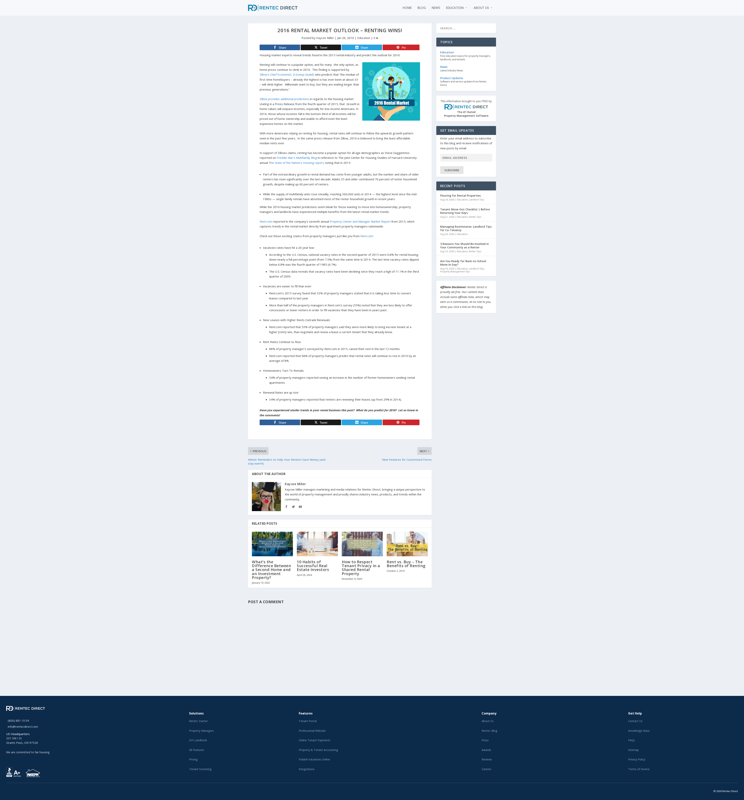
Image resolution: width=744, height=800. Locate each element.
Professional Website (312, 731)
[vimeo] (20, 790)
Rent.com (366, 236)
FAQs (631, 740)
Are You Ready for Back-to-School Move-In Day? (463, 262)
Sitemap (633, 750)
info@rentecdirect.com (23, 726)
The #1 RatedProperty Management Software (466, 108)
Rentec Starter (198, 721)
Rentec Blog (489, 731)
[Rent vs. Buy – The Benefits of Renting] (407, 544)
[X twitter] (7, 790)
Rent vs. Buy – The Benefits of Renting (406, 563)
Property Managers (201, 731)
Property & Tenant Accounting (318, 750)
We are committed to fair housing (28, 752)
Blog (422, 8)
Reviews (487, 759)
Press (485, 740)
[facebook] (10, 790)
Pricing (193, 759)
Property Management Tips (455, 271)
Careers (486, 769)
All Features (196, 750)
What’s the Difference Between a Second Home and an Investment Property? (271, 569)
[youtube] (17, 790)
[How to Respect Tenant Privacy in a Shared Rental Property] (362, 544)
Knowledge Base (639, 731)
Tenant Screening (200, 769)
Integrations (306, 769)
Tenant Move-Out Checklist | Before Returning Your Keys (465, 211)
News (436, 8)
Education (455, 8)
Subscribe (451, 170)
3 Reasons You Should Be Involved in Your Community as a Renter (464, 245)
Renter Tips (475, 217)
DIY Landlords (198, 740)
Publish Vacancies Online (314, 759)
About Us (488, 721)
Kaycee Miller (325, 38)
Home (407, 8)
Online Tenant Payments (314, 740)
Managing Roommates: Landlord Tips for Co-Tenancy (466, 228)
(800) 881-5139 (18, 720)
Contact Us (635, 721)
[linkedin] (13, 790)
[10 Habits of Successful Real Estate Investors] (317, 544)
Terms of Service (639, 769)
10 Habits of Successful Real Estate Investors (313, 565)
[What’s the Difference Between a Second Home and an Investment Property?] (272, 544)
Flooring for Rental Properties (460, 195)
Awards (486, 750)
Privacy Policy (636, 759)
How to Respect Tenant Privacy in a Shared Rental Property (361, 567)
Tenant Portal (308, 721)
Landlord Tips (476, 199)
